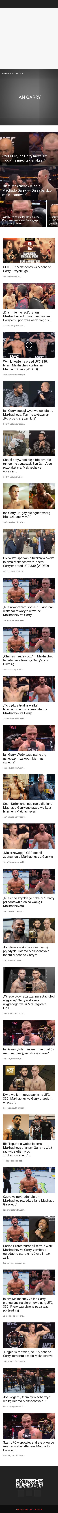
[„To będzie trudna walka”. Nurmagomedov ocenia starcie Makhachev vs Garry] (29, 689)
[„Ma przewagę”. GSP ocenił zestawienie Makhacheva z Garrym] (29, 836)
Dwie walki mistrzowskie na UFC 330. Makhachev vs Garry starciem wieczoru (27, 1098)
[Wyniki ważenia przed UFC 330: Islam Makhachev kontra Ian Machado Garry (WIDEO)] (29, 345)
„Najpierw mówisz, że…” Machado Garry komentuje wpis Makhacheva (28, 1354)
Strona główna (7, 73)
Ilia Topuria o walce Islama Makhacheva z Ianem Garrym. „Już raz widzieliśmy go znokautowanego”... (27, 1149)
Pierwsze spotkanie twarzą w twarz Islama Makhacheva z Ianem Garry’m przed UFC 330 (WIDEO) (28, 562)
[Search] (53, 4)
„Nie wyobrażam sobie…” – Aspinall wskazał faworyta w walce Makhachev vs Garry (28, 611)
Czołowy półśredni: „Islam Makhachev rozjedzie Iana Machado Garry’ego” (28, 1200)
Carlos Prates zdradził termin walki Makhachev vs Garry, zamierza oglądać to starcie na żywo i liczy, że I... (28, 1251)
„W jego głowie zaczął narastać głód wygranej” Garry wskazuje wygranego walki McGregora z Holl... (29, 1002)
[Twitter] (37, 1493)
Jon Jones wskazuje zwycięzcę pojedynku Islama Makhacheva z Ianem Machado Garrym (26, 951)
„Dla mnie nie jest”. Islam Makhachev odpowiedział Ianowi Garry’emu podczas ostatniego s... (27, 316)
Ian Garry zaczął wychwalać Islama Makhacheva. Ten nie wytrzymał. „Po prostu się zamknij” (28, 414)
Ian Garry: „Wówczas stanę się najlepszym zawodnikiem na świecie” (24, 758)
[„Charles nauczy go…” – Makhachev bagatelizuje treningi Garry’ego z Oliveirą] (29, 639)
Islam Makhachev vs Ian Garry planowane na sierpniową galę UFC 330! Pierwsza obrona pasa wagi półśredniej (28, 1304)
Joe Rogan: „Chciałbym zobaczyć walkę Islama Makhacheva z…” (26, 1399)
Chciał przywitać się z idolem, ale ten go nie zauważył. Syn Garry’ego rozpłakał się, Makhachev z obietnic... (27, 465)
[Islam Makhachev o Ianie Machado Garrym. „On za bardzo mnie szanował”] (29, 191)
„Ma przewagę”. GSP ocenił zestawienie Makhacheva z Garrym (28, 854)
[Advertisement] (29, 39)
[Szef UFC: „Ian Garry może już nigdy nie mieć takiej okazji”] (29, 157)
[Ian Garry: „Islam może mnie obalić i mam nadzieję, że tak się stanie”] (29, 1032)
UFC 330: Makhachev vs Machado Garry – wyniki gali (27, 269)
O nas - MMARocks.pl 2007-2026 (29, 1509)
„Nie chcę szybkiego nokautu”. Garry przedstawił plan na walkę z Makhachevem (28, 902)
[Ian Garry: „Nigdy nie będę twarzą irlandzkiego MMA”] (29, 496)
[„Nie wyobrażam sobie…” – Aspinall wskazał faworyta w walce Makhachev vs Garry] (29, 590)
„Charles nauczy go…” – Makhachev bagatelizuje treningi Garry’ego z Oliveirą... (28, 660)
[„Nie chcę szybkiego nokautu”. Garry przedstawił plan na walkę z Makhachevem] (29, 881)
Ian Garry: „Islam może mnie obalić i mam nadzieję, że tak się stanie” (28, 1051)
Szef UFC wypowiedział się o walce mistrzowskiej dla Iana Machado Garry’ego (28, 1446)
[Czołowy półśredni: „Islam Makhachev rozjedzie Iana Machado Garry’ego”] (29, 1180)
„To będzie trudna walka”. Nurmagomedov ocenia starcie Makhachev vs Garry (25, 709)
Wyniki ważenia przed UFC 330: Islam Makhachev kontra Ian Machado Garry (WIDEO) (25, 365)
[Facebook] (21, 1493)
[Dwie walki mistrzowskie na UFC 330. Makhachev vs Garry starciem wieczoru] (29, 1078)
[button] (5, 4)
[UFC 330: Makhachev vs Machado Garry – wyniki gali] (29, 250)
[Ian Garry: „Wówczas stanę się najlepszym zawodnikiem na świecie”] (29, 738)
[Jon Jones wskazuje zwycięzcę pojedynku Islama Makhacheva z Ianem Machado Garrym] (29, 930)
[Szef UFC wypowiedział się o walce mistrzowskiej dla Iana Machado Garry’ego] (29, 1425)
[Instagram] (29, 1493)
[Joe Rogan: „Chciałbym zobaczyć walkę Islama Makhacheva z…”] (29, 1380)
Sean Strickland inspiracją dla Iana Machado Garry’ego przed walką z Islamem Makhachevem (27, 807)
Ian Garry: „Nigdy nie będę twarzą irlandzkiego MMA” (26, 515)
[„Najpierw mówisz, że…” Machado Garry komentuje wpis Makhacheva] (29, 1335)
